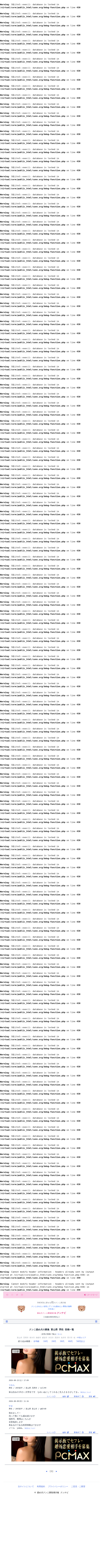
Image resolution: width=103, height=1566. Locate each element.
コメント (50, 1396)
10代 (45, 1341)
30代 (62, 1341)
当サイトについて (26, 1486)
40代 (70, 1341)
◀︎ (46, 1471)
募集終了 (78, 1396)
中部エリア (81, 1338)
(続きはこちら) (85, 1392)
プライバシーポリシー (58, 1486)
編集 (64, 1396)
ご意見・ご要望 (78, 1486)
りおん (12, 1385)
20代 (54, 1341)
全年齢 (36, 1341)
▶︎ (56, 1471)
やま (11, 1406)
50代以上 (80, 1341)
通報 (91, 1396)
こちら (58, 1334)
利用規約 (41, 1486)
